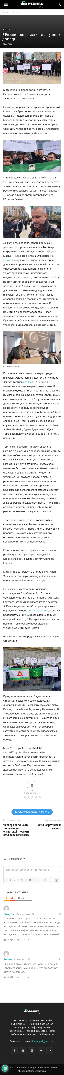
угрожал (8, 260)
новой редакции (37, 610)
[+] (46, 880)
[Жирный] (6, 880)
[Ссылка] (38, 880)
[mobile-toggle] (5, 4)
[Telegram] (32, 1050)
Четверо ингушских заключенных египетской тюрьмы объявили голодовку (16, 830)
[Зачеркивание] (18, 880)
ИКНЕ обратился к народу (49, 826)
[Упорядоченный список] (22, 880)
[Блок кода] (34, 880)
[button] (59, 4)
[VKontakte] (41, 1050)
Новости (16, 12)
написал (28, 382)
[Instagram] (23, 1050)
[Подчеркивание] (14, 880)
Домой (5, 12)
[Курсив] (10, 880)
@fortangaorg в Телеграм (33, 812)
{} (42, 880)
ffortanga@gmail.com (42, 1041)
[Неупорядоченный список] (26, 880)
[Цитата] (30, 880)
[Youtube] (49, 1050)
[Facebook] (14, 1050)
